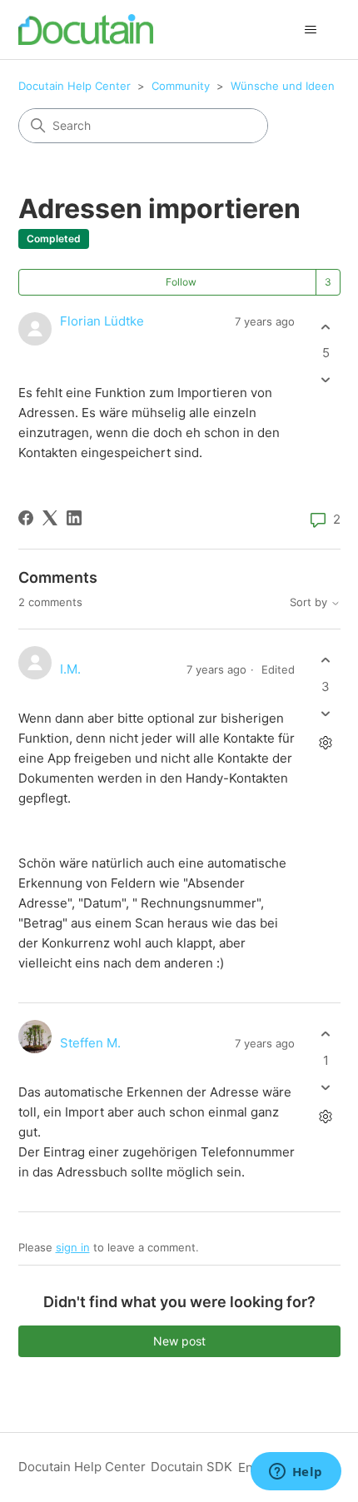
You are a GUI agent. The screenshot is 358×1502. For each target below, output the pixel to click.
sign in (73, 1247)
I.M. (70, 669)
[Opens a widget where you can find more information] (295, 1473)
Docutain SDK (191, 1467)
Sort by (310, 602)
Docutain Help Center (74, 85)
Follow (181, 282)
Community (181, 85)
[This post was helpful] (326, 326)
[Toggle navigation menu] (311, 30)
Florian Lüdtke (102, 321)
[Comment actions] (326, 742)
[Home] (86, 29)
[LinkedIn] (74, 517)
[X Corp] (49, 517)
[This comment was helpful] (326, 660)
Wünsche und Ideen (283, 85)
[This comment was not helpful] (326, 713)
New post (179, 1341)
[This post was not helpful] (326, 380)
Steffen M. (90, 1043)
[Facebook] (25, 517)
